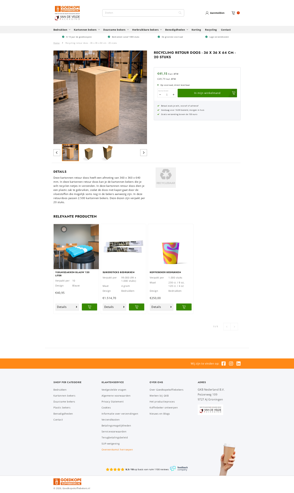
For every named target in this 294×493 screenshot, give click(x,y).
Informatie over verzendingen (120, 413)
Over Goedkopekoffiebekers (167, 389)
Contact (58, 419)
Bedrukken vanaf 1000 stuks (126, 37)
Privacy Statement (113, 401)
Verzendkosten (111, 419)
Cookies (106, 407)
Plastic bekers (61, 407)
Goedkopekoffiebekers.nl (76, 488)
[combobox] (143, 13)
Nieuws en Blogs (160, 413)
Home (56, 43)
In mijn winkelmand (207, 93)
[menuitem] (70, 152)
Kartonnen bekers (64, 395)
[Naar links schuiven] (227, 326)
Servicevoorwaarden (114, 431)
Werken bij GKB (159, 395)
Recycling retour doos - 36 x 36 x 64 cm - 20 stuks (91, 43)
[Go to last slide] (56, 152)
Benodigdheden (63, 413)
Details (62, 307)
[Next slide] (143, 152)
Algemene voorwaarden (116, 395)
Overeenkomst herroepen (117, 449)
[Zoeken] (180, 13)
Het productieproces (162, 401)
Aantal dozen (163, 91)
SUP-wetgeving (111, 443)
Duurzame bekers (64, 401)
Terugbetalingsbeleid (115, 437)
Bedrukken (60, 389)
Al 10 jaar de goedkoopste (79, 37)
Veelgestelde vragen (114, 389)
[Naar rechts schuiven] (234, 326)
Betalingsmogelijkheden (116, 425)
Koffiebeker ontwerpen (164, 407)
